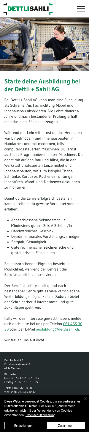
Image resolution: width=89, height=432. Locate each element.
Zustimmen (65, 425)
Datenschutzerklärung (40, 415)
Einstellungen (23, 425)
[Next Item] (74, 44)
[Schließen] (83, 401)
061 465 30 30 (23, 388)
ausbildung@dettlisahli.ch (57, 329)
